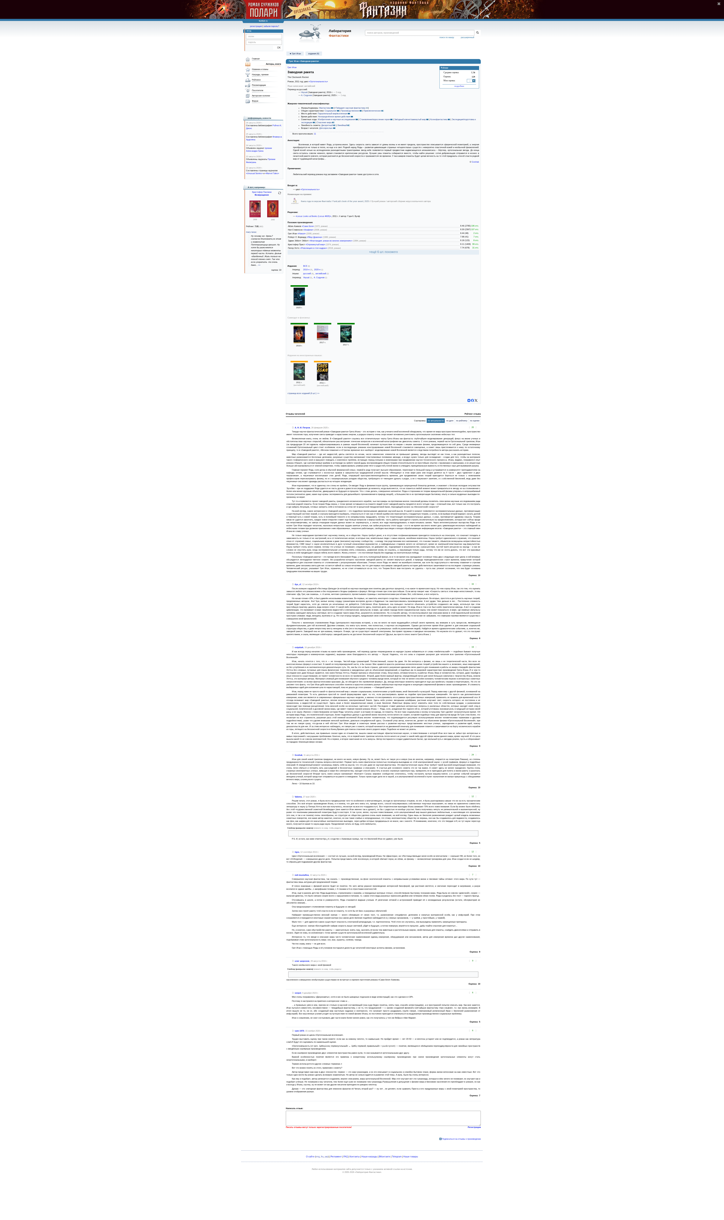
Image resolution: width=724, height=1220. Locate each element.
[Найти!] (477, 33)
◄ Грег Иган (295, 53)
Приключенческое (372, 111)
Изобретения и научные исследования (336, 119)
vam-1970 (299, 1031)
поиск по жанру (446, 37)
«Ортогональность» (318, 81)
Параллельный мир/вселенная (332, 113)
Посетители (257, 90)
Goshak (475, 162)
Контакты (355, 1156)
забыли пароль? (271, 26)
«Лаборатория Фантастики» (368, 1172)
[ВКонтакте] (468, 400)
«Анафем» (308, 230)
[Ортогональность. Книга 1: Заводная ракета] (299, 304)
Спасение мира (324, 122)
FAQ (346, 1156)
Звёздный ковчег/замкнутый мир (410, 119)
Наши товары (410, 1156)
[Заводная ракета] (323, 339)
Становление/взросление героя (375, 119)
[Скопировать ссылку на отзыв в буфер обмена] (293, 427)
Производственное (350, 111)
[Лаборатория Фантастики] (311, 33)
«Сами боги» (308, 226)
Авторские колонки (261, 95)
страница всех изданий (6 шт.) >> (303, 393)
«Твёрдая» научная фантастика (349, 108)
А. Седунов (306, 95)
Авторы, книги (273, 64)
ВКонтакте (384, 1156)
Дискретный (327, 125)
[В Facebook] (472, 400)
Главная (256, 59)
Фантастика (324, 108)
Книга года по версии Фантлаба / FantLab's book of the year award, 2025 (335, 201)
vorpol (298, 993)
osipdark (299, 647)
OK (277, 47)
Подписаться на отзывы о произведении (461, 1139)
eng (318, 1156)
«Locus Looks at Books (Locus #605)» (313, 216)
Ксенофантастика (438, 119)
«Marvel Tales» (272, 173)
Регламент (336, 1156)
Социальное (330, 111)
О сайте (310, 1156)
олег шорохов (302, 961)
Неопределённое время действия (334, 116)
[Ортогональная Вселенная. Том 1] (299, 342)
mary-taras (251, 232)
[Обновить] (279, 194)
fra (322, 1156)
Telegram (397, 1156)
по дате (449, 420)
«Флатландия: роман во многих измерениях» (330, 241)
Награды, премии (260, 74)
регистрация (256, 26)
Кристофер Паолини (262, 192)
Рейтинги (256, 80)
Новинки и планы (260, 69)
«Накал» (302, 233)
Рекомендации (259, 85)
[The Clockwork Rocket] (299, 379)
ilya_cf (298, 584)
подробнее (459, 86)
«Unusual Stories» (254, 173)
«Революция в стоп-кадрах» (313, 248)
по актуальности (436, 420)
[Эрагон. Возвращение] (255, 216)
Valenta (298, 797)
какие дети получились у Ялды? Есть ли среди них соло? (317, 833)
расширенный (467, 37)
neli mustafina (302, 875)
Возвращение (262, 195)
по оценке (474, 420)
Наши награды (369, 1156)
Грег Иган (292, 67)
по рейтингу (461, 420)
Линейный (342, 125)
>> (259, 265)
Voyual (304, 92)
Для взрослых (326, 128)
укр (326, 1156)
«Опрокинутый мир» (315, 244)
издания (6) (313, 53)
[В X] (476, 400)
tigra (297, 852)
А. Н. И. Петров (302, 427)
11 (315, 134)
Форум (255, 101)
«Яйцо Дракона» (314, 237)
